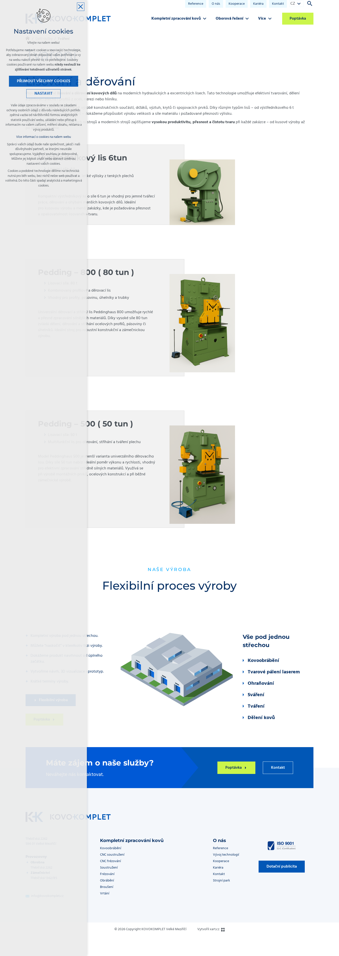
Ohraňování (261, 684)
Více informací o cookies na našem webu (43, 137)
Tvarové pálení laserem (274, 672)
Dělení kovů (261, 718)
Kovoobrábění (263, 661)
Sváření (256, 695)
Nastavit (43, 93)
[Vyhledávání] (309, 3)
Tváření (256, 706)
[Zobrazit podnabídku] (299, 4)
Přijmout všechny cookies (43, 81)
